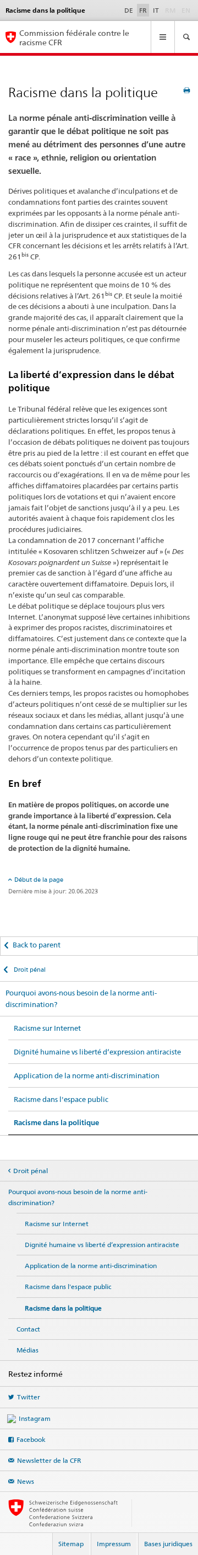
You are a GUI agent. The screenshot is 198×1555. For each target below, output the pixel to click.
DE (128, 10)
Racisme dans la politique (56, 1122)
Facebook (31, 1439)
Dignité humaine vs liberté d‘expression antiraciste (97, 1051)
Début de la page (38, 879)
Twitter (28, 1397)
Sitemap (71, 1544)
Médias (27, 1350)
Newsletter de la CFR (49, 1460)
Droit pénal (29, 969)
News (25, 1481)
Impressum (114, 1544)
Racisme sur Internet (47, 1028)
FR (143, 10)
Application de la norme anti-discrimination (87, 1075)
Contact (28, 1329)
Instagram (35, 1418)
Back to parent (37, 944)
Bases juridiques (168, 1544)
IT (156, 10)
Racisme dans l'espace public (61, 1099)
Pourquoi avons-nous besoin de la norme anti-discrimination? (81, 998)
